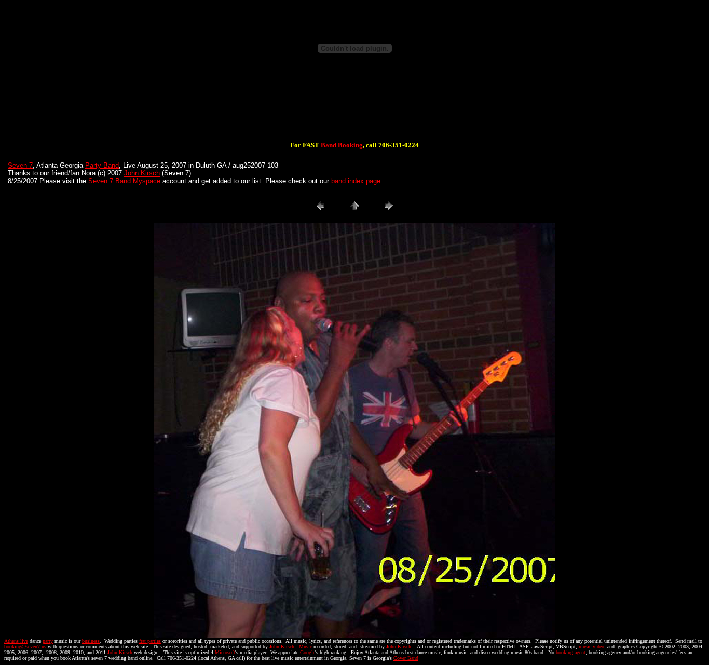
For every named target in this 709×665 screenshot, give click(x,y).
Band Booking (342, 145)
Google (307, 652)
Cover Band (405, 658)
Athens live (16, 641)
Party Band (102, 165)
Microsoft (225, 652)
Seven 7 (20, 165)
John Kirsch (142, 173)
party (48, 641)
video (598, 646)
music (585, 646)
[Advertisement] (354, 108)
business (91, 641)
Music (305, 646)
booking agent (570, 652)
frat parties (150, 641)
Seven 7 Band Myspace (124, 181)
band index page (355, 181)
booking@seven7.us (25, 646)
